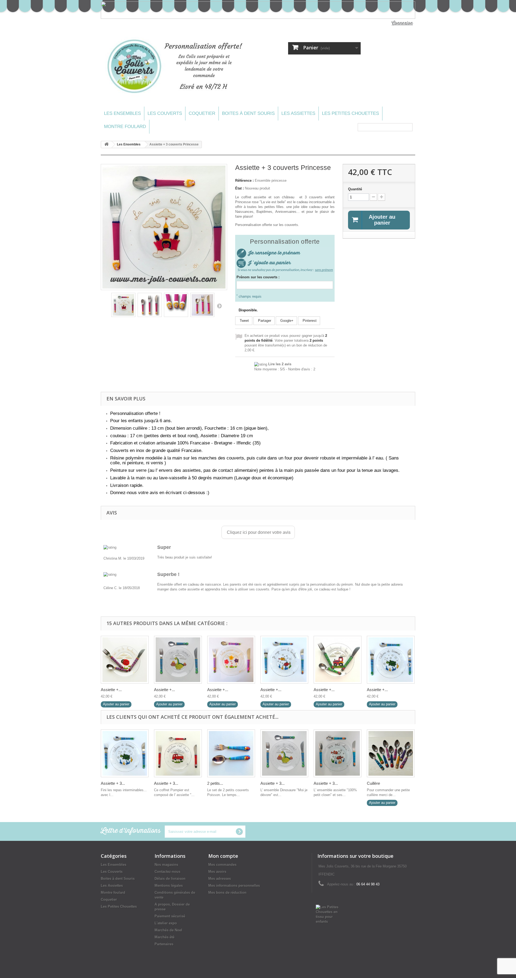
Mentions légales (169, 886)
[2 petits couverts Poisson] (231, 753)
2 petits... (215, 783)
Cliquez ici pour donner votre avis (258, 532)
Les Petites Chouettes (350, 113)
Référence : (244, 180)
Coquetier (202, 113)
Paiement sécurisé (170, 916)
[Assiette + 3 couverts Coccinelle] (125, 660)
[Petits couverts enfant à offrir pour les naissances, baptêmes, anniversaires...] (202, 305)
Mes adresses (219, 879)
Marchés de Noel (168, 930)
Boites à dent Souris (248, 113)
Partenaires (164, 944)
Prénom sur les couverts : (258, 277)
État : (239, 188)
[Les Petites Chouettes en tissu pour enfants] (329, 914)
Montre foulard (125, 126)
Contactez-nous (167, 872)
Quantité (355, 189)
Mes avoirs (217, 872)
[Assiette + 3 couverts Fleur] (231, 660)
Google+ (286, 321)
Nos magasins (166, 865)
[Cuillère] (391, 753)
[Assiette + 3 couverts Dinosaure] (178, 660)
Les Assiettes (298, 113)
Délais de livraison (170, 879)
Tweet (244, 321)
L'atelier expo (166, 923)
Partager (264, 321)
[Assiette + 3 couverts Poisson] (284, 660)
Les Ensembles (122, 113)
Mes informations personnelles (234, 886)
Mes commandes (222, 865)
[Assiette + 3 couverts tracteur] (337, 660)
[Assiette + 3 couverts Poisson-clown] (337, 753)
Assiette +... (111, 689)
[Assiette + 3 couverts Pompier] (178, 753)
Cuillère (373, 783)
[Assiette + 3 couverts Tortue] (391, 660)
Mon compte (223, 856)
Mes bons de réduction (227, 893)
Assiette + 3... (113, 783)
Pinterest (309, 321)
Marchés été (164, 937)
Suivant (219, 305)
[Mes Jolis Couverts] (177, 66)
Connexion (402, 23)
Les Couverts (165, 113)
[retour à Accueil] (106, 144)
